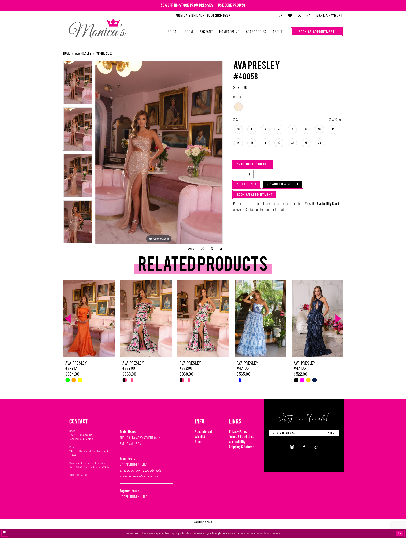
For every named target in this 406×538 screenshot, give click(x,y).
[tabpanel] (77, 84)
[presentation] (89, 318)
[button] (299, 16)
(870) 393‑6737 (78, 475)
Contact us (252, 209)
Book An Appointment (255, 194)
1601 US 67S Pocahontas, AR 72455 (89, 467)
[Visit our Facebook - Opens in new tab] (304, 447)
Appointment (203, 431)
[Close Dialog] (5, 533)
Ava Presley (83, 53)
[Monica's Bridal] (97, 26)
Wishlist (200, 436)
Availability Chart (252, 164)
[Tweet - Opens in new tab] (202, 248)
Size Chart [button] (336, 119)
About (199, 441)
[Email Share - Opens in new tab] (221, 248)
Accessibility (237, 441)
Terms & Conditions (241, 436)
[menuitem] (203, 15)
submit (332, 433)
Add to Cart (246, 184)
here (278, 533)
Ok (399, 533)
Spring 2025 (104, 53)
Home (66, 53)
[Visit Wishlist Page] (290, 15)
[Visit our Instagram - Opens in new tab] (292, 446)
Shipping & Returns (241, 446)
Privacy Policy (238, 431)
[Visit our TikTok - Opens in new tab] (316, 447)
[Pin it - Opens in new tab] (211, 248)
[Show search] (280, 16)
